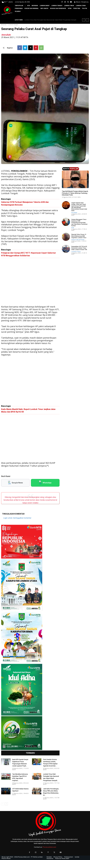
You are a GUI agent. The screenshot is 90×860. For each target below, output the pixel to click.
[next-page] (6, 803)
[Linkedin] (42, 852)
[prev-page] (2, 803)
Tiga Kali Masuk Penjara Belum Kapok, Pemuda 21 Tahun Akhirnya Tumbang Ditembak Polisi (75, 193)
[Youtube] (70, 1)
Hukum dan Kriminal (68, 187)
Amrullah (6, 34)
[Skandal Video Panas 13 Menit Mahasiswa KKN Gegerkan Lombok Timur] (66, 237)
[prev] (83, 19)
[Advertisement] (30, 282)
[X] (68, 1)
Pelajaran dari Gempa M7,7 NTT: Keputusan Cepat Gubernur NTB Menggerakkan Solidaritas (28, 254)
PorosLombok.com (49, 847)
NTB (72, 227)
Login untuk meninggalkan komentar (17, 518)
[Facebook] (62, 1)
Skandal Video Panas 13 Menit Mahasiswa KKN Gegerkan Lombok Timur (78, 236)
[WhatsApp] (41, 47)
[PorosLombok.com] (7, 10)
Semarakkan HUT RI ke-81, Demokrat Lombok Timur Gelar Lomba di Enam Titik (79, 248)
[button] (86, 15)
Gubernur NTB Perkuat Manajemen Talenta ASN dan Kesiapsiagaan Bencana (25, 203)
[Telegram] (25, 47)
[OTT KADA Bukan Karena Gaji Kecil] (6, 791)
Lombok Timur (76, 251)
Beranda (3, 25)
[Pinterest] (36, 47)
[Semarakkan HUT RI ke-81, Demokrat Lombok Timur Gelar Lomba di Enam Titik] (66, 249)
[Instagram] (65, 1)
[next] (87, 19)
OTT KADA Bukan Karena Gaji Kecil (36, 20)
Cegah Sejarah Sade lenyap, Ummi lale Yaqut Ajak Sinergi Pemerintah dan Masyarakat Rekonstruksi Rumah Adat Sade (79, 206)
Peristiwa (74, 212)
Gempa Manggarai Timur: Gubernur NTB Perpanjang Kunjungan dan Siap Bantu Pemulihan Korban (79, 222)
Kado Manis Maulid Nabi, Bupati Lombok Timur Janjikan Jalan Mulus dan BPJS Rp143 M (28, 410)
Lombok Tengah (13, 25)
